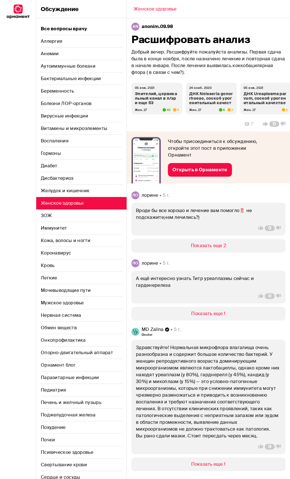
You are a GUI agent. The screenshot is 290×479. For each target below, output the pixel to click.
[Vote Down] (284, 124)
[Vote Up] (263, 124)
